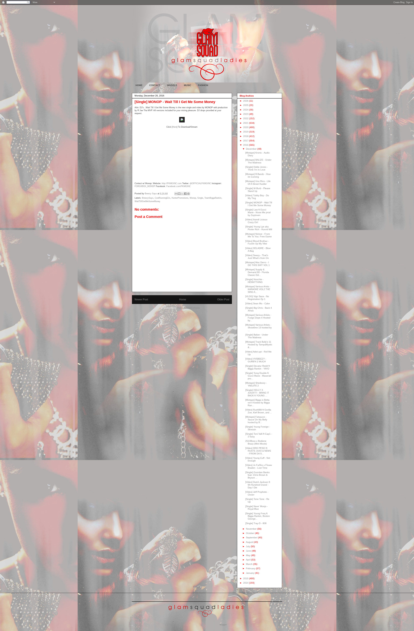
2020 (246, 127)
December (251, 149)
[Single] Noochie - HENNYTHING (254, 280)
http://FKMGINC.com (172, 183)
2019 (246, 131)
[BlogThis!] (179, 193)
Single (200, 198)
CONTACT (154, 85)
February (251, 568)
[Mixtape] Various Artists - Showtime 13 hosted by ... (258, 328)
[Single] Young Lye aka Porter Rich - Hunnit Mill (258, 228)
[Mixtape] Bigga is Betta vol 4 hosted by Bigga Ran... (257, 403)
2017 (246, 140)
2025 (246, 105)
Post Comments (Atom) (188, 308)
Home (182, 299)
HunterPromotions (180, 198)
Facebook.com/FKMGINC (178, 186)
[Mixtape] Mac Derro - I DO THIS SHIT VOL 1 (257, 263)
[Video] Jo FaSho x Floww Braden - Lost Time (258, 466)
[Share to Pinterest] (188, 193)
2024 (246, 109)
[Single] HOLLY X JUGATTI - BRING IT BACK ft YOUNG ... (257, 393)
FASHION (203, 85)
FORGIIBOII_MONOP (145, 186)
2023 (246, 114)
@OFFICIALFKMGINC (200, 183)
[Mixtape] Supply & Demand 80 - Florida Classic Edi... (257, 272)
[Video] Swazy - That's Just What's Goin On (257, 256)
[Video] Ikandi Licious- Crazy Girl (256, 221)
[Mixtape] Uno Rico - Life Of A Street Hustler (258, 182)
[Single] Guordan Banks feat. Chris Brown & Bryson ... (257, 475)
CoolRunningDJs (162, 198)
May (248, 555)
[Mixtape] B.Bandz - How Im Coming (258, 175)
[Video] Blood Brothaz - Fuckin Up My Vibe (257, 242)
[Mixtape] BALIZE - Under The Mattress (258, 161)
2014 (246, 583)
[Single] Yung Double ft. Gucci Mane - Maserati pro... (258, 376)
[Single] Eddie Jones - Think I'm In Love (256, 168)
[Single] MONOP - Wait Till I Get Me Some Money (258, 204)
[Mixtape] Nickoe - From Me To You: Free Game (258, 235)
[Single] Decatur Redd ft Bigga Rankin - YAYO (257, 367)
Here (174, 127)
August (250, 542)
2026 (246, 100)
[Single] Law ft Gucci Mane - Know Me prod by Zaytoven (258, 212)
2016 (246, 145)
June (249, 550)
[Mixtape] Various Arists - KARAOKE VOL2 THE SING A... (258, 289)
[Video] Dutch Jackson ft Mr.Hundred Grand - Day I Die (257, 485)
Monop (193, 198)
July (248, 546)
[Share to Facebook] (185, 193)
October (250, 533)
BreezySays (147, 198)
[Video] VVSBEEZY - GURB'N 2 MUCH (255, 360)
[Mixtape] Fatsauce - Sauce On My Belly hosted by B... (256, 420)
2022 (246, 118)
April (248, 559)
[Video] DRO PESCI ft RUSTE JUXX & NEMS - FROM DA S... (258, 451)
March (249, 564)
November (251, 528)
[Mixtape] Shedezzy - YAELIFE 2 (256, 384)
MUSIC (187, 85)
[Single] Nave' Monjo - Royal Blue (256, 507)
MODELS (172, 85)
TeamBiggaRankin (212, 198)
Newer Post (141, 299)
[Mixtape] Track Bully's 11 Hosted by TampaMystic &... (258, 344)
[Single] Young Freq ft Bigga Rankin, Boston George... (257, 516)
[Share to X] (182, 193)
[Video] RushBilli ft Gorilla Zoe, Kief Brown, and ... (258, 411)
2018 (246, 136)
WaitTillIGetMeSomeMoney (147, 201)
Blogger (223, 624)
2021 (246, 123)
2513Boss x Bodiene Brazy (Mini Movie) (256, 442)
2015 (246, 578)
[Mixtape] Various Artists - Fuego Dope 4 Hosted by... (258, 318)
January (250, 573)
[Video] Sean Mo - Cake (257, 303)
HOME (139, 85)
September (252, 537)
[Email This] (176, 193)
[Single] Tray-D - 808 (256, 523)
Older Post (223, 299)
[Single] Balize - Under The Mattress (256, 336)
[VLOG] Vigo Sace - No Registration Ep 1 (257, 297)
